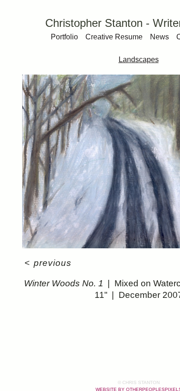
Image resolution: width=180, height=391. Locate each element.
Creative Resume (114, 37)
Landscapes (139, 59)
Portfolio (64, 37)
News (159, 37)
